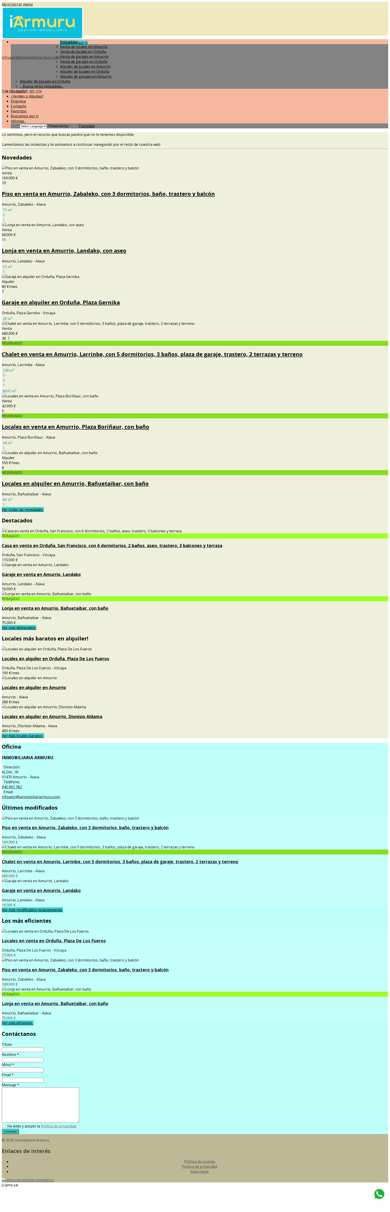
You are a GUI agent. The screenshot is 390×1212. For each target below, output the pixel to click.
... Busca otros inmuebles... (42, 86)
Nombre (10, 1054)
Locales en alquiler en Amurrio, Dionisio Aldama (52, 716)
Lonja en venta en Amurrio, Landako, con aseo (64, 250)
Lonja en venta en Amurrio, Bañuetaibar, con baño (55, 608)
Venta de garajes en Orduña (83, 61)
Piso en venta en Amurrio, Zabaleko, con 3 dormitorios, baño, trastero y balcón (108, 193)
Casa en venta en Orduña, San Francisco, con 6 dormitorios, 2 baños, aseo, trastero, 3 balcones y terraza (112, 545)
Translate (86, 125)
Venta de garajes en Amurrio (84, 56)
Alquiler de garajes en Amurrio (85, 76)
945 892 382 (12, 786)
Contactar (10, 1131)
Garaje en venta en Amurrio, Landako (41, 574)
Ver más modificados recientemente (32, 909)
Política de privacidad (58, 1126)
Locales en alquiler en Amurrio (34, 687)
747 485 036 (32, 91)
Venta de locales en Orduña (83, 51)
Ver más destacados (19, 627)
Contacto (18, 106)
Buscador (19, 91)
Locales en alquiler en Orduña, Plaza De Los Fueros (55, 658)
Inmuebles (70, 41)
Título (7, 1044)
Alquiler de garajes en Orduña (45, 81)
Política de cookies (199, 1161)
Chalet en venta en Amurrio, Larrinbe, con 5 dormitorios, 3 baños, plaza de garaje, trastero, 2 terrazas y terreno (152, 354)
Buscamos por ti (24, 116)
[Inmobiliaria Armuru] (42, 37)
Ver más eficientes (17, 1023)
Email (8, 1074)
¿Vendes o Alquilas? (27, 96)
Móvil (8, 1064)
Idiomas (18, 120)
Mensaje (10, 1084)
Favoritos (19, 111)
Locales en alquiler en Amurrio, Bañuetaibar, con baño (75, 483)
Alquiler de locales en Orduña (84, 71)
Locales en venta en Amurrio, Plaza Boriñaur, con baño (75, 426)
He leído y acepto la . (41, 1126)
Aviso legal (199, 1171)
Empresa (18, 101)
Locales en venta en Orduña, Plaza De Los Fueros (54, 940)
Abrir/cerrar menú (17, 4)
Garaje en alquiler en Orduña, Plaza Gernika (61, 302)
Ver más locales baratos (23, 735)
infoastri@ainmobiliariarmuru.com (31, 57)
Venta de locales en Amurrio (83, 46)
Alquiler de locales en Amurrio (85, 66)
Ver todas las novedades (23, 509)
